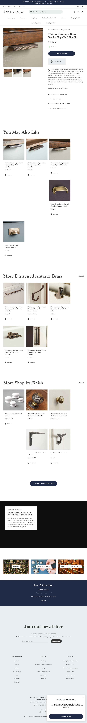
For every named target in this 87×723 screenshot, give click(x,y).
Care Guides (22, 6)
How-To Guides (17, 671)
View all (81, 276)
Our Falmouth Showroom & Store (43, 664)
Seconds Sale (43, 675)
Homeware (23, 18)
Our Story (43, 661)
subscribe (56, 641)
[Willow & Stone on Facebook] (43, 712)
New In (64, 18)
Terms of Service (70, 675)
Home (50, 30)
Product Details (58, 94)
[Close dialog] (83, 697)
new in (16, 566)
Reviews (43, 678)
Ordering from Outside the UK (70, 661)
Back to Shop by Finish (45, 483)
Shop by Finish (75, 18)
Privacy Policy (70, 671)
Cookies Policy (70, 678)
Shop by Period (50, 23)
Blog (43, 668)
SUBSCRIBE (66, 716)
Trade (4, 6)
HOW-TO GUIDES (43, 566)
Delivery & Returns (60, 103)
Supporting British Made (43, 671)
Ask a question (58, 108)
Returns (17, 668)
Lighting (34, 18)
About (15, 6)
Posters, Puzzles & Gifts (49, 18)
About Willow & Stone (71, 566)
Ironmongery (11, 18)
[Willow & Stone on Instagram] (40, 712)
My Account (17, 682)
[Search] (31, 12)
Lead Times (55, 99)
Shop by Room (36, 23)
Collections (56, 30)
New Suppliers (16, 678)
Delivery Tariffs (70, 664)
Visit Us (43, 600)
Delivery (10, 6)
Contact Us (17, 661)
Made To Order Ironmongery (70, 668)
